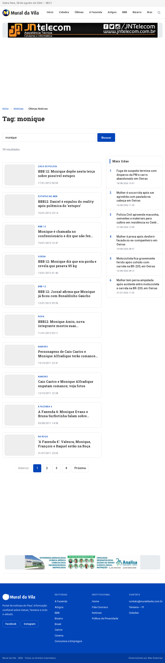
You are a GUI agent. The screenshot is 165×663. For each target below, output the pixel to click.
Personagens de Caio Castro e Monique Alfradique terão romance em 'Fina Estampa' (66, 355)
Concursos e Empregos (68, 641)
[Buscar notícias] (159, 12)
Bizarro (137, 12)
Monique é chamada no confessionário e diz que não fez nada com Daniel (64, 235)
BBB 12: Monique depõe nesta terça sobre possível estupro (66, 173)
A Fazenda (95, 12)
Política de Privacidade (105, 618)
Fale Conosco (100, 607)
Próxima (80, 468)
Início (50, 12)
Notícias (18, 108)
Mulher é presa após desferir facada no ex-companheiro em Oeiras (137, 240)
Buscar (106, 137)
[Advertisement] (82, 76)
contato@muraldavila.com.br (146, 601)
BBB (124, 12)
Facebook (10, 624)
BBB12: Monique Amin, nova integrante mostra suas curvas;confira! (61, 325)
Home (95, 601)
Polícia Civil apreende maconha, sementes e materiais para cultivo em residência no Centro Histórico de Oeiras (138, 219)
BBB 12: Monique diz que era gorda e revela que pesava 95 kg (67, 263)
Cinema (59, 635)
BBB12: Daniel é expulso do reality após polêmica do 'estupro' (66, 203)
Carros (58, 629)
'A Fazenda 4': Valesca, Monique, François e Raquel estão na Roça (64, 444)
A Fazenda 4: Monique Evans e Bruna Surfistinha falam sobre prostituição (63, 416)
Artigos (112, 12)
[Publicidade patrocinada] (82, 30)
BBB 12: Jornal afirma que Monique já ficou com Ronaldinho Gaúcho (66, 293)
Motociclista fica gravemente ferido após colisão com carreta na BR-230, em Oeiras (136, 262)
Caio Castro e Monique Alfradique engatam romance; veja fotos (65, 383)
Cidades (64, 12)
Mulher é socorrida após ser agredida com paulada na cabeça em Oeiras (135, 196)
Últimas (79, 12)
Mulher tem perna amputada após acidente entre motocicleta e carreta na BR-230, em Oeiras (138, 284)
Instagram (29, 624)
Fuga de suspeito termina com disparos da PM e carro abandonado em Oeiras (137, 174)
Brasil (150, 12)
